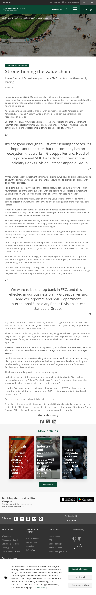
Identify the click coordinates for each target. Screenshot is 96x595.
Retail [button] (5, 2)
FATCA (28, 554)
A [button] (74, 546)
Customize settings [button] (80, 585)
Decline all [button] (80, 577)
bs (84, 2)
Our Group (57, 9)
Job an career (54, 536)
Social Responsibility (10, 544)
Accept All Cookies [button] (80, 569)
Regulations (30, 546)
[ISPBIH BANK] (15, 9)
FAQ (50, 540)
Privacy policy (7, 547)
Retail (3, 18)
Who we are (7, 536)
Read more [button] (48, 484)
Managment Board (10, 540)
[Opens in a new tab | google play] (85, 499)
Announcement (55, 547)
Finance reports (32, 538)
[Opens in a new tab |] (42, 421)
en (92, 2)
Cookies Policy (40, 587)
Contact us (56, 2)
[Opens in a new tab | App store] (68, 499)
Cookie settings (55, 544)
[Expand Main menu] (75, 9)
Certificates (30, 550)
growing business (26, 18)
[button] (66, 9)
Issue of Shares (32, 542)
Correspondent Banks (11, 551)
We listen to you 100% (58, 551)
